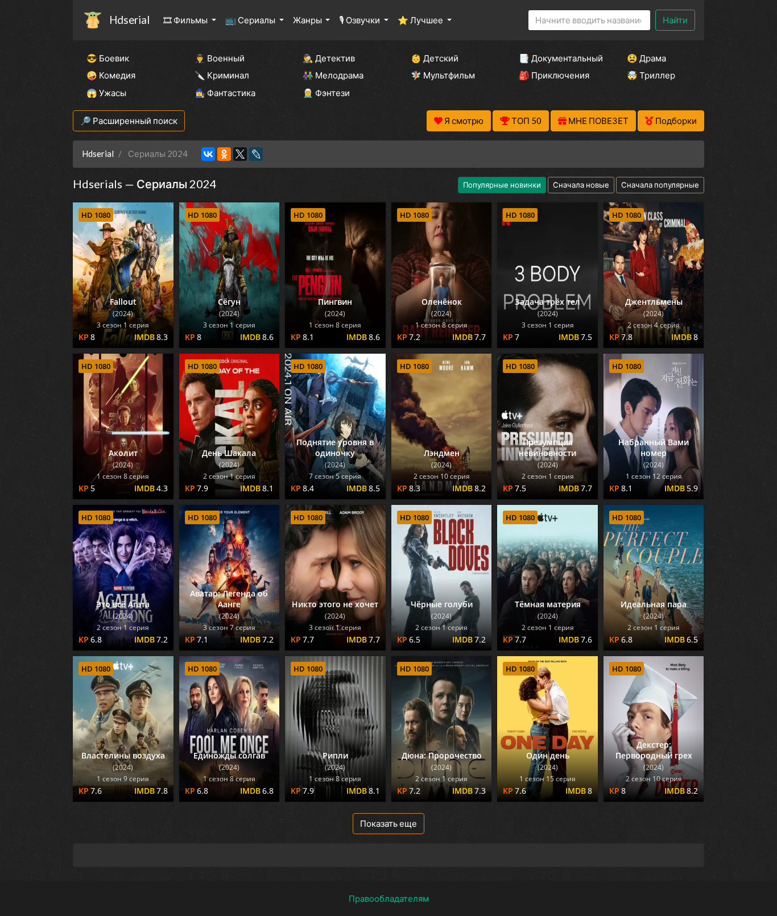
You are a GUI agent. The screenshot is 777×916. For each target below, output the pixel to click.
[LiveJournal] (256, 154)
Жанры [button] (308, 20)
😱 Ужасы (106, 93)
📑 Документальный (557, 58)
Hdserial (129, 19)
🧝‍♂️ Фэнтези (326, 93)
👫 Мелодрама (333, 75)
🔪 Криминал (222, 75)
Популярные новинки (502, 184)
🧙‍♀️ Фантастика (225, 93)
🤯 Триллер (651, 75)
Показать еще (388, 823)
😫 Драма (646, 58)
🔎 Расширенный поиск (128, 120)
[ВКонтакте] (208, 154)
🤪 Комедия (110, 75)
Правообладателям (389, 898)
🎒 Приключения (554, 75)
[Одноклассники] (224, 154)
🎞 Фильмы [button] (186, 20)
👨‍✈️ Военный (220, 58)
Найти (675, 20)
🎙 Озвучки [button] (360, 20)
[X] (240, 154)
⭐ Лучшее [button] (421, 20)
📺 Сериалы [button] (251, 20)
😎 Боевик (107, 58)
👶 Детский (434, 58)
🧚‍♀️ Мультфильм (443, 75)
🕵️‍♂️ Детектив (329, 58)
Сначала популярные (660, 184)
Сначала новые (581, 184)
